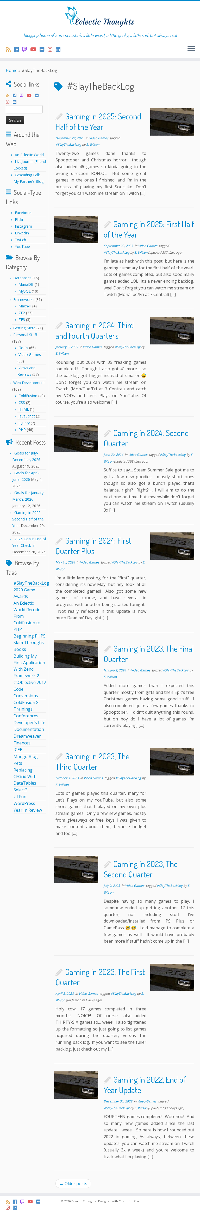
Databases (22, 277)
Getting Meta (24, 327)
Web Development (29, 382)
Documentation (29, 729)
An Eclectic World (29, 154)
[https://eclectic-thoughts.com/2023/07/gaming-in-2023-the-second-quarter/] (76, 869)
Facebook (23, 212)
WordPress (24, 803)
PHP (22, 429)
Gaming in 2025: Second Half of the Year (28, 519)
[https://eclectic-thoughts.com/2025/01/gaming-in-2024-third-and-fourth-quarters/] (172, 330)
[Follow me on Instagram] (52, 49)
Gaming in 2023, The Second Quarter (141, 869)
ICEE (18, 750)
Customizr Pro (129, 1201)
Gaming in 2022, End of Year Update (145, 1084)
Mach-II (24, 306)
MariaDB (26, 284)
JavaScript (26, 416)
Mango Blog (26, 756)
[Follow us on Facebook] (18, 49)
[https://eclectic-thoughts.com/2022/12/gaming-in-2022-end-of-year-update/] (76, 1085)
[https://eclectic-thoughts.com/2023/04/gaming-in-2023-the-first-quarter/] (172, 977)
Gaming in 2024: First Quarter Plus (93, 545)
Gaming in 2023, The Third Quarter (92, 761)
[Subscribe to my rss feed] (10, 49)
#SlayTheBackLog (31, 583)
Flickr (19, 219)
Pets (18, 763)
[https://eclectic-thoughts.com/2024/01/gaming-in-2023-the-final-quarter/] (76, 654)
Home (11, 70)
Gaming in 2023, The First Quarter (100, 976)
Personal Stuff (25, 334)
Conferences (26, 716)
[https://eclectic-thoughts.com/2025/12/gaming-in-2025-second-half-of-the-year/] (172, 122)
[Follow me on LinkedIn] (60, 49)
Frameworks (23, 299)
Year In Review (28, 810)
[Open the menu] (191, 49)
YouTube (22, 246)
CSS (21, 402)
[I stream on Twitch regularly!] (26, 49)
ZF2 (21, 312)
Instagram (23, 226)
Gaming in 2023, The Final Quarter (149, 653)
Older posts (73, 1183)
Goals (23, 347)
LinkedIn (22, 233)
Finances (22, 743)
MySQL (24, 291)
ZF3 (21, 319)
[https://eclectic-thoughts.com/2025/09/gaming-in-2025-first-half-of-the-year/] (76, 229)
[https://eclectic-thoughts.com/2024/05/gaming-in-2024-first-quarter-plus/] (172, 546)
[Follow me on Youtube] (35, 49)
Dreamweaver (27, 736)
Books (20, 649)
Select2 (20, 790)
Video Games (29, 354)
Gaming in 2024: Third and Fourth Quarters (94, 330)
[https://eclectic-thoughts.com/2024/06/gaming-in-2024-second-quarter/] (76, 438)
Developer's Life (29, 722)
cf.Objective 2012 (30, 682)
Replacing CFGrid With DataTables (25, 776)
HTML (23, 409)
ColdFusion (27, 395)
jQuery (24, 422)
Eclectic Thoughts (83, 1201)
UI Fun (20, 796)
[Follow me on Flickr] (44, 49)
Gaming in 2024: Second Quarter (146, 437)
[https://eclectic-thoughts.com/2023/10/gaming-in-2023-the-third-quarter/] (172, 761)
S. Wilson (92, 144)
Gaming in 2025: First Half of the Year (149, 229)
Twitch (20, 239)
